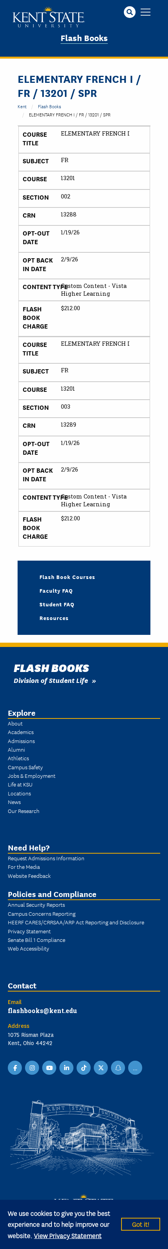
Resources (54, 617)
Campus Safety (25, 767)
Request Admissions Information (46, 858)
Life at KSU (20, 784)
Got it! (140, 1224)
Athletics (18, 758)
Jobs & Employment (31, 775)
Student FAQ (57, 604)
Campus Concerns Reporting (41, 913)
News (14, 801)
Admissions (21, 740)
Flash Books (84, 37)
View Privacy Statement (68, 1235)
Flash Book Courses (67, 576)
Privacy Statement (29, 931)
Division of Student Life (51, 680)
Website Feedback (29, 875)
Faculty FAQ (56, 590)
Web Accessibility (28, 948)
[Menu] (145, 13)
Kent (22, 106)
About (15, 723)
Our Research (23, 810)
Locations (19, 793)
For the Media (24, 866)
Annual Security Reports (36, 904)
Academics (21, 731)
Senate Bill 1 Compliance (36, 939)
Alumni (16, 749)
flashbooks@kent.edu (42, 1010)
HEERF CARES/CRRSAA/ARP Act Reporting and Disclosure (76, 922)
